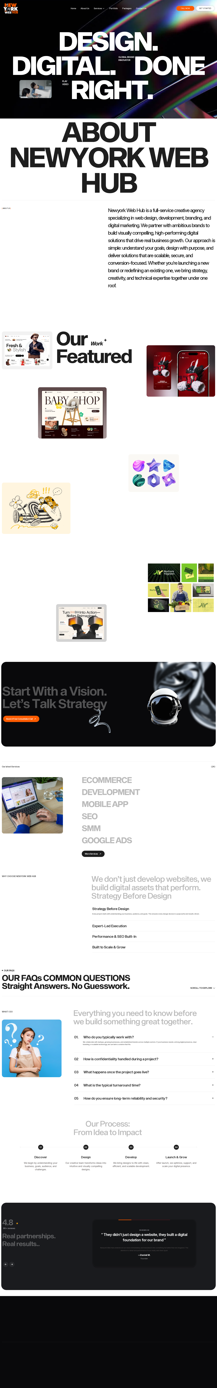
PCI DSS (164, 1322)
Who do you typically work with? (104, 1037)
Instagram (28, 1352)
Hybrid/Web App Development (110, 1327)
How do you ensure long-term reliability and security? (120, 1098)
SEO (90, 816)
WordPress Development (109, 1317)
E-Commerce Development (163, 1317)
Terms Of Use (62, 1322)
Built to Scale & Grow (108, 947)
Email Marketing (141, 1327)
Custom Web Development (109, 1322)
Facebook (7, 1352)
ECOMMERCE (107, 780)
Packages (126, 8)
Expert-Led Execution (109, 926)
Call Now (185, 8)
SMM (92, 828)
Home (73, 8)
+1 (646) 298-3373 (191, 1315)
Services (98, 8)
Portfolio (113, 8)
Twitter (17, 1352)
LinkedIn (39, 1352)
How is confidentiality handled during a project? (116, 1059)
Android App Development (149, 1322)
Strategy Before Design (110, 909)
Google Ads (128, 1327)
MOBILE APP (105, 804)
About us (57, 1317)
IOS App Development (129, 1322)
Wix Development (145, 1317)
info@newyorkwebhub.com (196, 1319)
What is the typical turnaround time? (107, 1085)
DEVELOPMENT (111, 792)
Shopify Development (128, 1317)
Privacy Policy (75, 1322)
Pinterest (49, 1352)
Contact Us (141, 8)
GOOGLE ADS (107, 840)
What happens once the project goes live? (111, 1072)
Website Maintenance (120, 1333)
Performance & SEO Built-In (114, 936)
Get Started (205, 8)
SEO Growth (105, 1333)
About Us (85, 8)
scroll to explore (201, 988)
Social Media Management (160, 1327)
